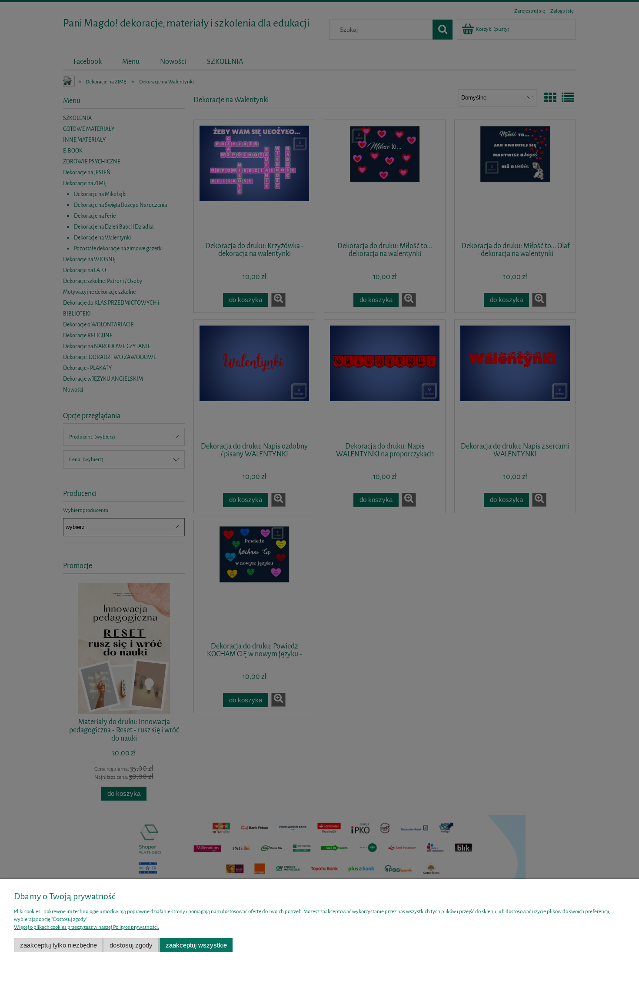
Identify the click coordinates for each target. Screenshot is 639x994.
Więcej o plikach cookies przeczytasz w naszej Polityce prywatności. (86, 927)
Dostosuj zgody (131, 945)
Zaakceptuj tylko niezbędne (58, 945)
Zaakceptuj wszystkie (196, 945)
